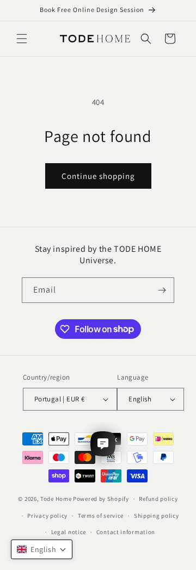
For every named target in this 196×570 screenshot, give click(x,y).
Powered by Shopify (101, 499)
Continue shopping (98, 176)
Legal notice (68, 532)
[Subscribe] (162, 290)
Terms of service (101, 515)
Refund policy (158, 499)
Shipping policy (156, 515)
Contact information (125, 532)
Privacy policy (47, 515)
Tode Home (55, 499)
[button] (22, 39)
